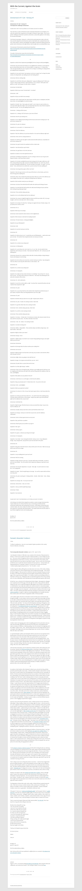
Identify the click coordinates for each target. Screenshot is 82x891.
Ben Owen (58, 36)
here (45, 865)
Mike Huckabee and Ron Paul (30, 711)
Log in (57, 64)
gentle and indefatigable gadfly (28, 791)
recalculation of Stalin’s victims (40, 721)
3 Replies (12, 20)
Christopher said (17, 768)
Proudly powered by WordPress (16, 885)
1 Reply (11, 541)
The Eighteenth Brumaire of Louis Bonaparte (27, 606)
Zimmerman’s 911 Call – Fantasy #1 (22, 18)
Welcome (31, 12)
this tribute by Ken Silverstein (33, 863)
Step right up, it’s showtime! (20, 12)
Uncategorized (23, 530)
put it (47, 777)
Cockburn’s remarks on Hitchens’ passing (21, 748)
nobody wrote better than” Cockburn (32, 772)
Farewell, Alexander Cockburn (20, 538)
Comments (59, 67)
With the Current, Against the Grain (25, 6)
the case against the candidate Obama (39, 731)
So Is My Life (40, 800)
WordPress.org (59, 69)
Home (11, 12)
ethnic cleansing (27, 692)
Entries (58, 66)
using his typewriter (14, 592)
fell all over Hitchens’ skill (27, 649)
